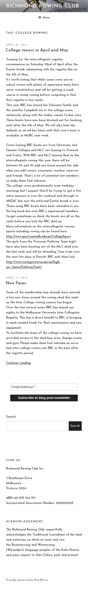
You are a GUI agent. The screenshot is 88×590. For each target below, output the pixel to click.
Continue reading (18, 363)
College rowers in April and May (37, 50)
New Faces (16, 283)
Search (11, 416)
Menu (46, 17)
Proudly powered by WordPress (27, 580)
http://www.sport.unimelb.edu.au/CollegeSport (38, 236)
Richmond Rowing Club (42, 6)
